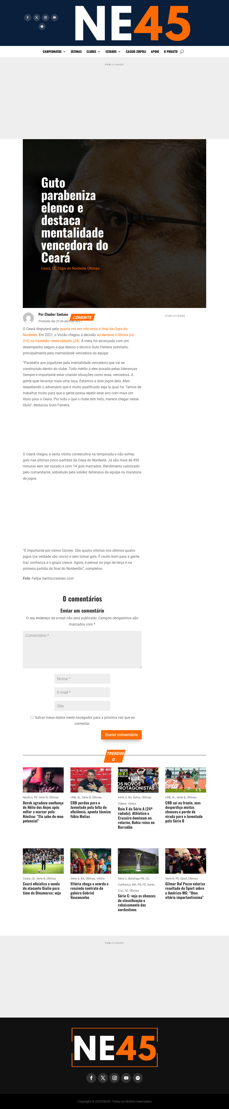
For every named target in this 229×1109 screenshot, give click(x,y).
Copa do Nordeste (72, 268)
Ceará (45, 268)
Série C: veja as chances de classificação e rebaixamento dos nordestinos (136, 902)
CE (54, 268)
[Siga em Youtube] (54, 17)
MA (134, 884)
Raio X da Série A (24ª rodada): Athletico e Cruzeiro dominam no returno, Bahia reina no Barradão (136, 818)
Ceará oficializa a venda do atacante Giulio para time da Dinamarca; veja (42, 888)
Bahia (136, 797)
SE (126, 890)
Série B (43, 797)
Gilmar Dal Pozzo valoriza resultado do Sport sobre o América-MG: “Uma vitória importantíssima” (185, 890)
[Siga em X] (36, 17)
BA (130, 797)
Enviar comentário (121, 734)
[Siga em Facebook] (27, 17)
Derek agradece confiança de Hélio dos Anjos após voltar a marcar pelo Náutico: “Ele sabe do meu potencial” (43, 812)
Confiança (124, 884)
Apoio (155, 52)
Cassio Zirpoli (136, 52)
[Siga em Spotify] (42, 26)
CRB (73, 797)
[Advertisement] (114, 99)
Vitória (132, 803)
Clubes (91, 52)
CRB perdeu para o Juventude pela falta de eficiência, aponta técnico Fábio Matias (90, 809)
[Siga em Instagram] (45, 17)
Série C (122, 878)
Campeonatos (52, 52)
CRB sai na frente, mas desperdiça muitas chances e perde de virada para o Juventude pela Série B (184, 812)
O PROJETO (171, 52)
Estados (111, 52)
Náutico (28, 797)
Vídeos (122, 803)
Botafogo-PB (136, 878)
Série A (122, 797)
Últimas (76, 52)
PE (35, 797)
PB (139, 884)
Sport (183, 878)
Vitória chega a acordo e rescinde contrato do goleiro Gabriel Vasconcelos (89, 890)
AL (79, 797)
